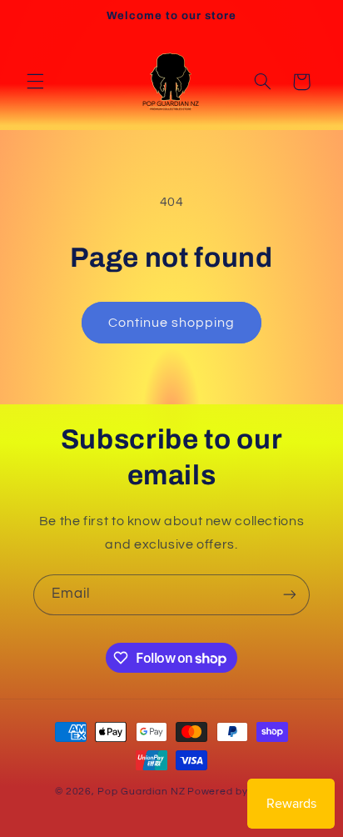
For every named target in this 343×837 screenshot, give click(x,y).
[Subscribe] (290, 594)
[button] (35, 82)
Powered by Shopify (237, 791)
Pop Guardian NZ (141, 791)
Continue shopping (172, 322)
